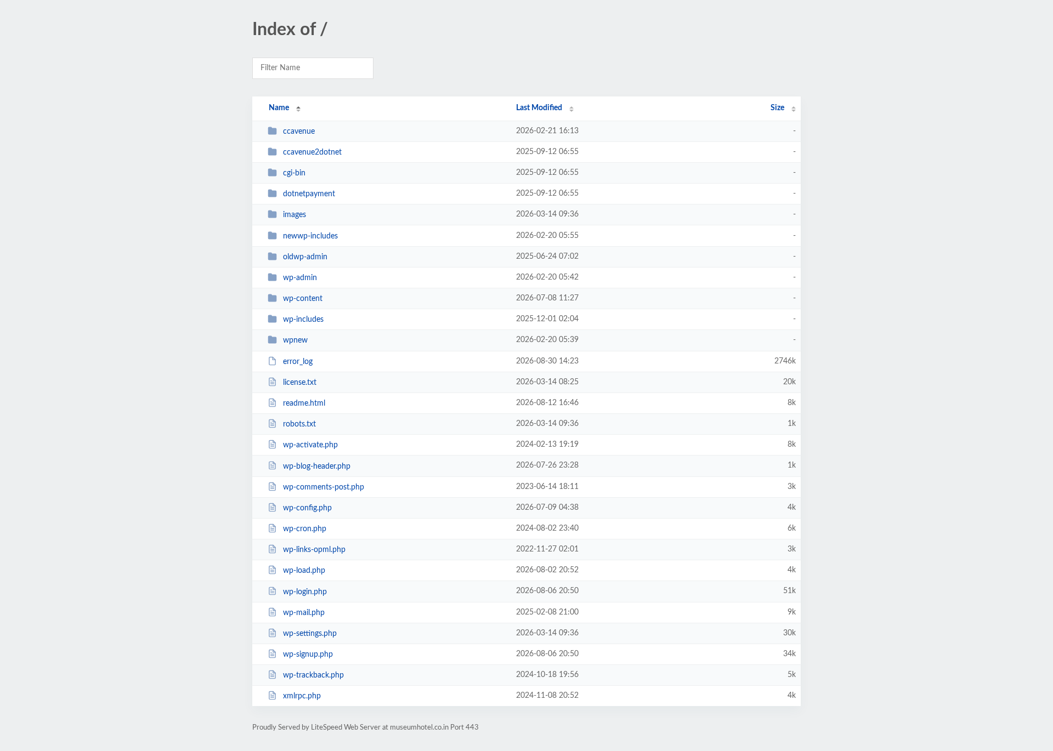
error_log (298, 362)
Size (777, 108)
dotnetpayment (309, 194)
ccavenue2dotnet (312, 152)
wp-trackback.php (313, 675)
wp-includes (303, 319)
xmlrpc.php (302, 696)
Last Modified (539, 108)
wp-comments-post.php (323, 487)
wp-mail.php (304, 613)
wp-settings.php (310, 634)
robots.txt (299, 424)
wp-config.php (307, 508)
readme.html (304, 403)
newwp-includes (310, 236)
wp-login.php (305, 591)
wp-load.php (304, 570)
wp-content (302, 299)
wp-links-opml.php (314, 550)
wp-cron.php (304, 529)
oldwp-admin (305, 257)
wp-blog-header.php (316, 466)
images (294, 215)
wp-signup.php (308, 654)
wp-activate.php (310, 445)
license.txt (299, 382)
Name (279, 108)
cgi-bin (294, 173)
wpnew (295, 340)
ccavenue (299, 131)
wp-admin (300, 278)
